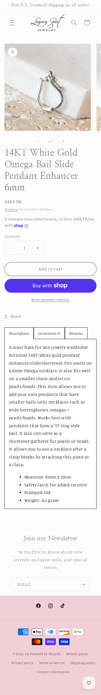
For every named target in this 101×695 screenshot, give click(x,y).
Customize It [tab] (49, 333)
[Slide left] (38, 141)
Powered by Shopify (45, 654)
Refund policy (77, 654)
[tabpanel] (50, 424)
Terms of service (52, 663)
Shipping (11, 209)
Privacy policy (22, 663)
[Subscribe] (83, 584)
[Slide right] (63, 141)
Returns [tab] (76, 333)
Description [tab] (19, 333)
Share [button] (15, 316)
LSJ (27, 654)
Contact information (53, 672)
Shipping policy (82, 663)
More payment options (50, 299)
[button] (11, 22)
